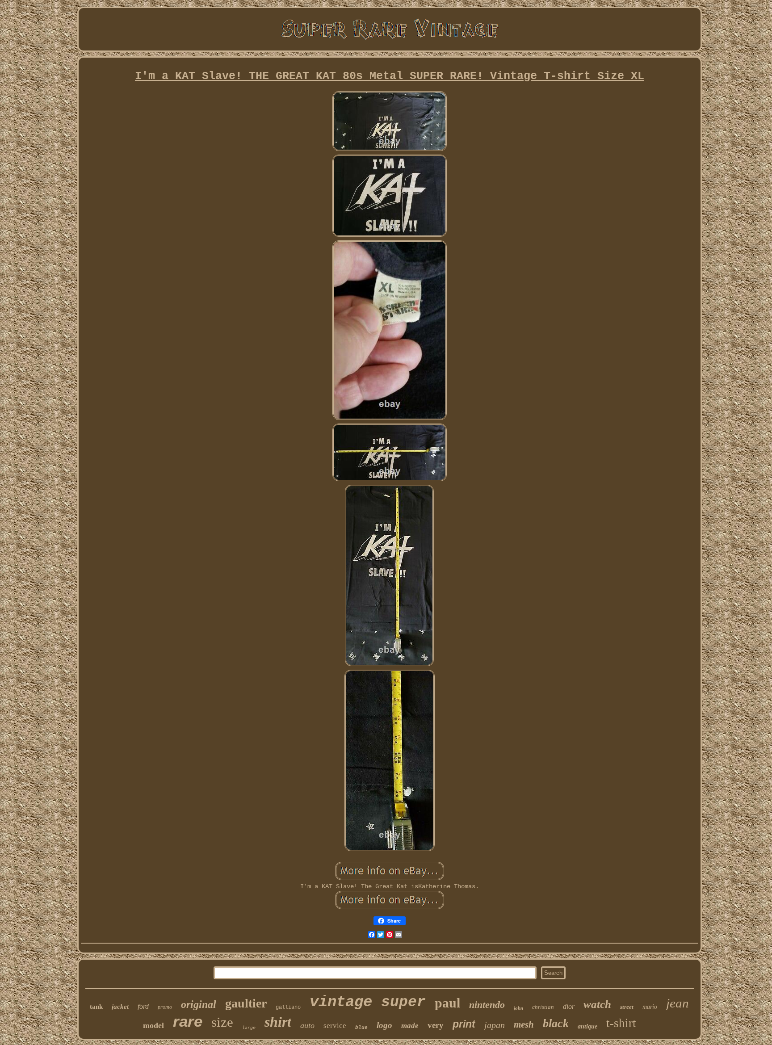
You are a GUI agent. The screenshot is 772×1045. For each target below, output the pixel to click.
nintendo (487, 1004)
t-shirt (621, 1023)
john (518, 1008)
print (464, 1024)
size (222, 1022)
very (436, 1025)
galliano (288, 1007)
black (556, 1023)
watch (597, 1004)
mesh (524, 1024)
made (410, 1025)
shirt (277, 1022)
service (334, 1025)
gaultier (246, 1003)
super (403, 1002)
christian (543, 1006)
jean (677, 1003)
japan (494, 1025)
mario (649, 1006)
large (249, 1027)
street (627, 1006)
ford (143, 1006)
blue (361, 1027)
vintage (341, 1002)
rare (187, 1021)
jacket (120, 1006)
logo (384, 1025)
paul (447, 1002)
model (153, 1025)
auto (307, 1025)
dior (569, 1006)
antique (587, 1026)
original (198, 1004)
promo (165, 1007)
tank (96, 1006)
